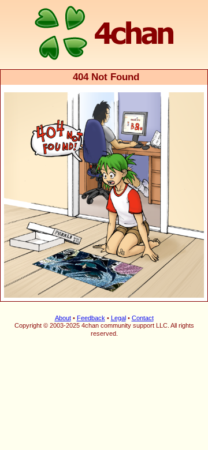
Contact (143, 317)
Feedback (91, 317)
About (63, 317)
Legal (118, 317)
